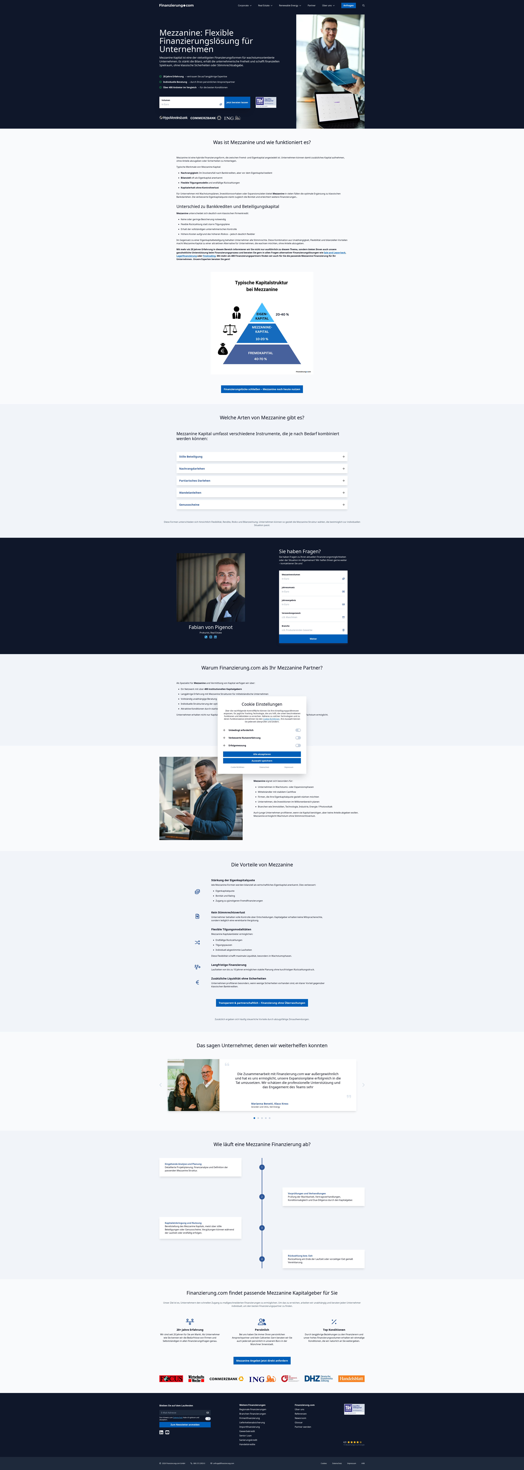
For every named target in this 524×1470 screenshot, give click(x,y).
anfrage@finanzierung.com (223, 1463)
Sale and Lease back (335, 252)
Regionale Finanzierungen (252, 1409)
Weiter (313, 638)
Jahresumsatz (288, 587)
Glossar (299, 1422)
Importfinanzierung (249, 1426)
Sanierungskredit (248, 1439)
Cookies (324, 1463)
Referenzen (301, 1413)
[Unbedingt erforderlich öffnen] (224, 730)
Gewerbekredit (247, 1431)
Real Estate (264, 5)
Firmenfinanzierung (249, 1418)
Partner (312, 5)
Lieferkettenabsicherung (252, 1422)
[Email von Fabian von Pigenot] (210, 637)
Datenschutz (178, 1417)
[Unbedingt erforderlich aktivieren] (298, 730)
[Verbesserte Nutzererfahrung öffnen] (224, 738)
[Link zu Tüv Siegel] (354, 1409)
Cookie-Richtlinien (271, 719)
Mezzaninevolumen (291, 574)
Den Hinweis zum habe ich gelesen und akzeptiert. (179, 1418)
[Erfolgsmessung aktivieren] (298, 745)
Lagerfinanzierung (186, 255)
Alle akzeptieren (262, 754)
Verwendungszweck (291, 613)
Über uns (327, 5)
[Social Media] (161, 1432)
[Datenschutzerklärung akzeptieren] (208, 1418)
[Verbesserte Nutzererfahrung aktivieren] (298, 737)
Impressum (351, 1463)
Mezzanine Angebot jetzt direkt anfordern (262, 1360)
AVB (363, 1463)
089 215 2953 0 (199, 1463)
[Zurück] (160, 1085)
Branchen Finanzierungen (252, 1413)
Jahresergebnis (289, 600)
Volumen (166, 100)
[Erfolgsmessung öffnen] (224, 745)
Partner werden (303, 1426)
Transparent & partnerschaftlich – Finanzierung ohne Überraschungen (262, 1002)
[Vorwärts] (363, 1085)
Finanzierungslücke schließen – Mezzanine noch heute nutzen (262, 389)
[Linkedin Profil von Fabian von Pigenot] (215, 637)
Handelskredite (247, 1444)
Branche (285, 626)
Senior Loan (245, 1435)
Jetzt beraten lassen (237, 102)
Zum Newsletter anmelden (185, 1424)
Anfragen (348, 5)
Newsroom (300, 1418)
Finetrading (209, 255)
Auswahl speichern (262, 760)
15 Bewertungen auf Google (354, 1445)
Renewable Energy (288, 5)
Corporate (243, 5)
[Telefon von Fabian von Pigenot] (206, 637)
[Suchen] (363, 5)
